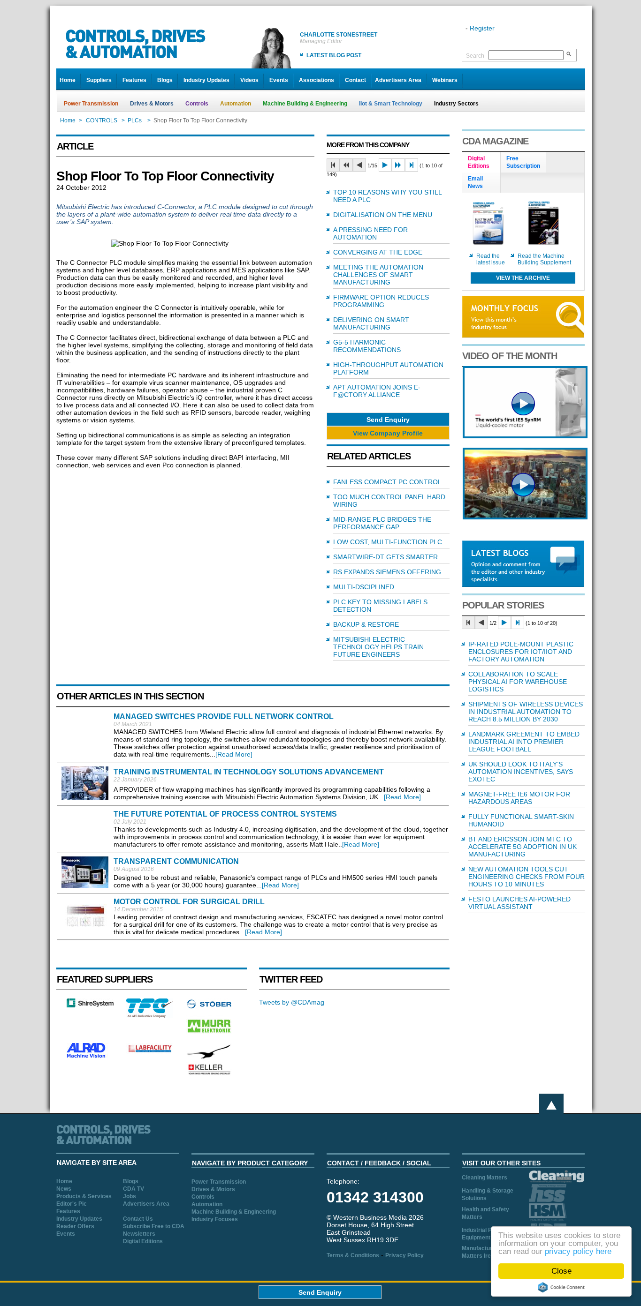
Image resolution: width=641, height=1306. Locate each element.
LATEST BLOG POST (333, 55)
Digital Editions (143, 1241)
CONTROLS (101, 120)
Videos (249, 80)
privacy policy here (578, 1251)
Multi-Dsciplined (363, 587)
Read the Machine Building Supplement (544, 259)
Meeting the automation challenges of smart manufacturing (378, 274)
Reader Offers (75, 1226)
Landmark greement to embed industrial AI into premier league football (524, 741)
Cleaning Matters (484, 1177)
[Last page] (411, 165)
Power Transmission (91, 103)
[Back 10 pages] (346, 165)
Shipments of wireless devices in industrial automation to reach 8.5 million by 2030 (525, 711)
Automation (235, 103)
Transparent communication (176, 861)
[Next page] (385, 165)
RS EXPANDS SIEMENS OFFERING (387, 572)
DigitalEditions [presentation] (478, 162)
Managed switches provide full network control (224, 717)
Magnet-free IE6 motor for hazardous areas (519, 797)
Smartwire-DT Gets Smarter (385, 557)
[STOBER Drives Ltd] (209, 1007)
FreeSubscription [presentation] (523, 162)
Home (68, 80)
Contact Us (138, 1219)
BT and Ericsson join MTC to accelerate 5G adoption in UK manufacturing (522, 846)
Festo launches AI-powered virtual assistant (519, 902)
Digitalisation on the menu (382, 214)
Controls (196, 103)
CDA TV (133, 1189)
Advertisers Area (398, 80)
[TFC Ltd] (149, 1015)
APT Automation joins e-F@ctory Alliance (376, 390)
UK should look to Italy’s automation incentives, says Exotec (520, 771)
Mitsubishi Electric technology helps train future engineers (378, 647)
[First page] (333, 165)
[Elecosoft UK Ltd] (90, 1005)
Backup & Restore (366, 624)
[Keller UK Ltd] (209, 1073)
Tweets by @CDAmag (291, 1002)
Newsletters (139, 1234)
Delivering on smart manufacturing (371, 323)
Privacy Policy (404, 1255)
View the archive (523, 278)
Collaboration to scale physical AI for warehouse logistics (517, 681)
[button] (388, 419)
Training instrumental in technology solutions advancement (249, 772)
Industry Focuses (214, 1219)
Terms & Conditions (353, 1255)
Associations (316, 80)
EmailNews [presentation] (475, 182)
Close (561, 1271)
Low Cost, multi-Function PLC (387, 542)
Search (475, 56)
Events (278, 80)
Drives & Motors (152, 103)
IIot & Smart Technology (390, 103)
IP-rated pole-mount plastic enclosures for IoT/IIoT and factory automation (520, 651)
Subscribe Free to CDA (153, 1226)
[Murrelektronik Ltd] (209, 1034)
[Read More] (233, 754)
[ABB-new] (525, 436)
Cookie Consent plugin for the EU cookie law (561, 1287)
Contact (355, 80)
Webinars (445, 80)
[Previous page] (359, 165)
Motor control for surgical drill (189, 902)
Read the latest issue (490, 259)
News (63, 1189)
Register (482, 28)
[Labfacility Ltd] (149, 1052)
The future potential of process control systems (225, 814)
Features (134, 80)
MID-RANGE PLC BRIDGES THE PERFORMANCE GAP (382, 523)
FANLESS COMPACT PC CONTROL (387, 482)
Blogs (165, 80)
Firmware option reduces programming (381, 300)
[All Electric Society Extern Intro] (525, 517)
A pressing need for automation (370, 233)
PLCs (135, 120)
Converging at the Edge (377, 252)
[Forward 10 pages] (398, 165)
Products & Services (84, 1196)
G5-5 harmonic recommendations (367, 345)
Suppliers (99, 80)
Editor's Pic (71, 1204)
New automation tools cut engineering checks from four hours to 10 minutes (526, 876)
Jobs (129, 1196)
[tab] (481, 162)
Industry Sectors (456, 103)
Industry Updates (206, 80)
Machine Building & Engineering (305, 103)
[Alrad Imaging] (90, 1056)
